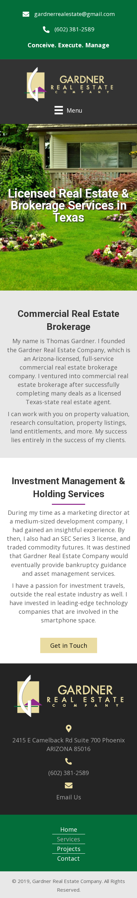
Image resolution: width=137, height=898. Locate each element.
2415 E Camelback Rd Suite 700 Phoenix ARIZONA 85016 (68, 744)
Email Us (68, 797)
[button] (68, 645)
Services (68, 839)
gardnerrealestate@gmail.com (74, 14)
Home (68, 829)
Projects (68, 849)
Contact (68, 858)
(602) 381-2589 (74, 29)
